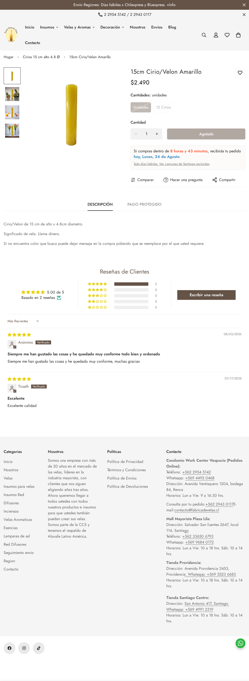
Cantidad (138, 122)
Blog (172, 27)
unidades (142, 108)
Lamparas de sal (17, 536)
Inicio (29, 27)
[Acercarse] (108, 77)
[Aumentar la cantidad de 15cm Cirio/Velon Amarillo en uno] (157, 134)
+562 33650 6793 (197, 536)
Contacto (32, 43)
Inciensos (11, 511)
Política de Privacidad (125, 461)
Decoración (110, 27)
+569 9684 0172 (199, 542)
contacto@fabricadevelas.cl (196, 510)
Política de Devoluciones (127, 486)
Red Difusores (15, 544)
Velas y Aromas (77, 27)
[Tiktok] (38, 648)
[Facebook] (9, 648)
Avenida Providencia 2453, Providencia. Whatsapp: (197, 571)
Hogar (8, 57)
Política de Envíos (121, 478)
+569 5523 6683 (221, 574)
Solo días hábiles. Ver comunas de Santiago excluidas (171, 163)
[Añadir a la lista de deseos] (239, 72)
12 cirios (164, 108)
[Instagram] (24, 648)
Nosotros (137, 27)
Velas (8, 478)
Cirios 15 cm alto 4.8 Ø (41, 57)
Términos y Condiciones (126, 470)
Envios (156, 27)
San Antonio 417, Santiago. (207, 603)
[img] (19, 335)
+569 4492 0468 (199, 478)
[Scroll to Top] (239, 654)
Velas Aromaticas (18, 519)
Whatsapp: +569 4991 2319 (189, 609)
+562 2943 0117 (219, 504)
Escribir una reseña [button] (206, 295)
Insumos (47, 27)
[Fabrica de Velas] (11, 35)
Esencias (11, 528)
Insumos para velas (19, 486)
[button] (97, 284)
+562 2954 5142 (196, 472)
